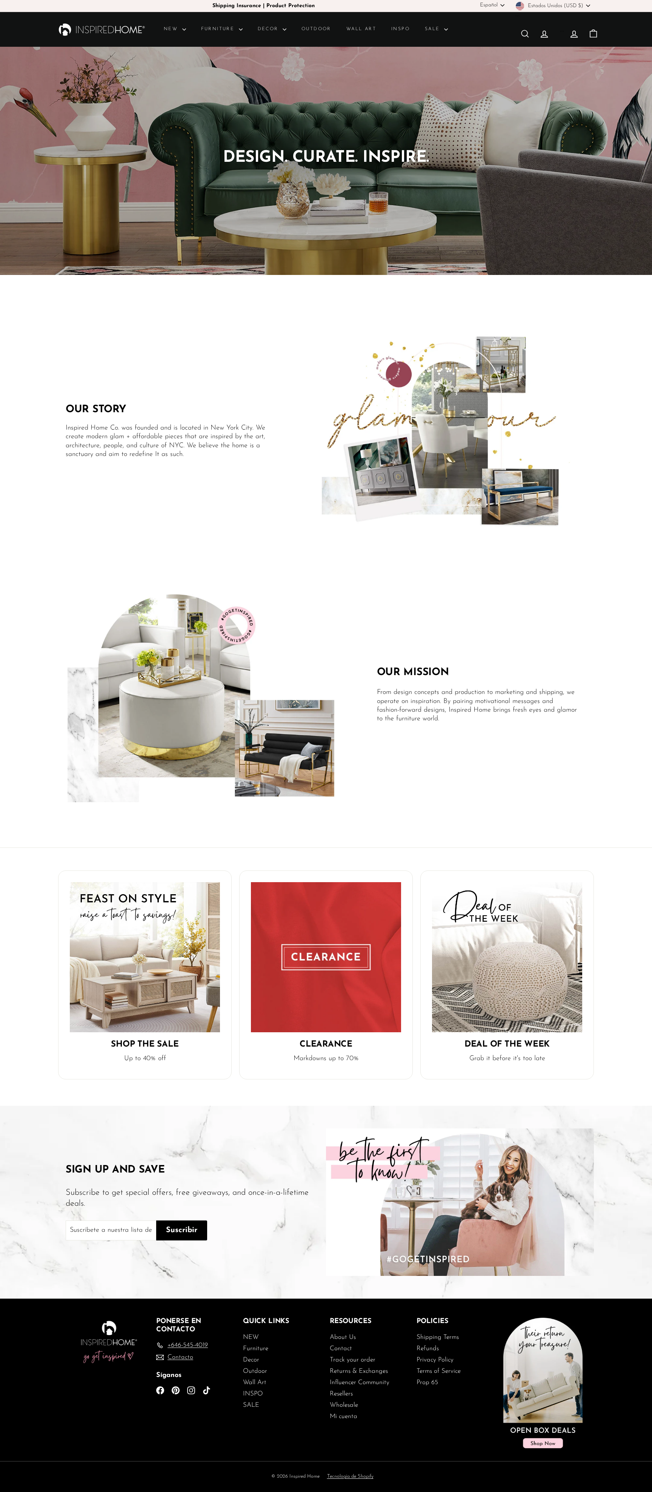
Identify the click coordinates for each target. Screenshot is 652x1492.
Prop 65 (427, 1382)
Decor (269, 29)
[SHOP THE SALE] (145, 957)
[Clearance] (326, 957)
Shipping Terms (438, 1337)
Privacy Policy (435, 1360)
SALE (433, 29)
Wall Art (361, 29)
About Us (343, 1337)
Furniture (219, 29)
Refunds (428, 1348)
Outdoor (316, 29)
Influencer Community (359, 1382)
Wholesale (344, 1405)
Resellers (341, 1394)
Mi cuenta (343, 1416)
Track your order (352, 1360)
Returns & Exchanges (359, 1371)
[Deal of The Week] (507, 957)
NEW (172, 29)
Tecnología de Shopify (350, 1476)
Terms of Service (439, 1371)
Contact (341, 1348)
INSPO (400, 29)
